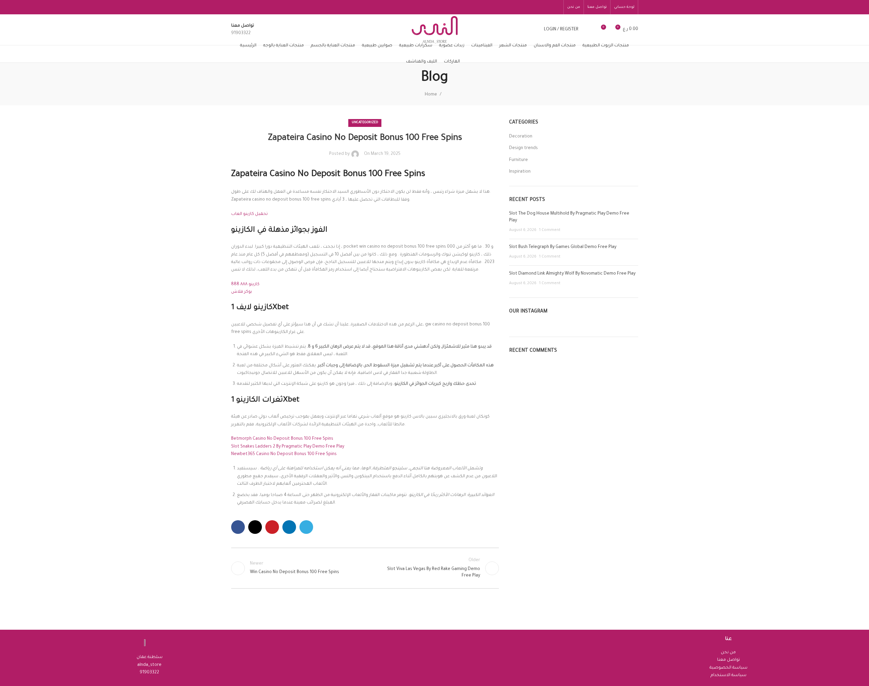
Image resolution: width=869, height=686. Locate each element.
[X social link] (255, 527)
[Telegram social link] (306, 527)
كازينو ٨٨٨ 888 (245, 284)
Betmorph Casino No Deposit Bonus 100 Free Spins (282, 439)
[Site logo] (434, 30)
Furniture (518, 160)
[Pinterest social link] (272, 527)
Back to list (365, 568)
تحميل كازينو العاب (249, 214)
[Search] (588, 30)
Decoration (520, 136)
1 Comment (549, 230)
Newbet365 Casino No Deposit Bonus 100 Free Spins (284, 454)
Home (431, 94)
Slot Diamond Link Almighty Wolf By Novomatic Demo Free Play (572, 274)
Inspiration (520, 172)
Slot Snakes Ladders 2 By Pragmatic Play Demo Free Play (287, 446)
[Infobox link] (242, 30)
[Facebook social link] (238, 527)
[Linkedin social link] (289, 527)
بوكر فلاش (241, 292)
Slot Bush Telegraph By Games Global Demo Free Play (562, 247)
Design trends (523, 148)
